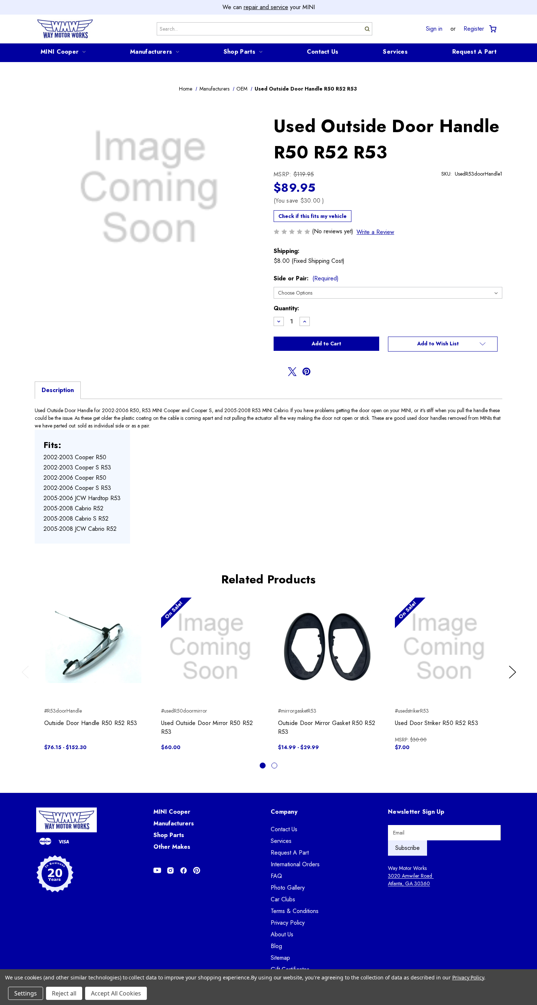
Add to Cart (210, 653)
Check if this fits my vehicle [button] (312, 216)
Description (58, 390)
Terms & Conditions (295, 911)
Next (513, 679)
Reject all (64, 993)
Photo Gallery (288, 887)
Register (474, 29)
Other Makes (171, 847)
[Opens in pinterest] (306, 371)
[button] (443, 344)
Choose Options (93, 653)
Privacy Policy (288, 922)
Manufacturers (151, 51)
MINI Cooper (60, 51)
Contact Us (323, 51)
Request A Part (474, 51)
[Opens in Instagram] (170, 870)
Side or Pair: (306, 278)
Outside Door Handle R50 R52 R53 (90, 723)
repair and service (266, 7)
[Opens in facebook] (278, 371)
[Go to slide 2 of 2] (274, 765)
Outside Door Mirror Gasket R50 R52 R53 (327, 727)
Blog (276, 946)
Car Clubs (283, 899)
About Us (282, 934)
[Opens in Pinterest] (197, 870)
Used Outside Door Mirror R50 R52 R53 (207, 727)
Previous (27, 679)
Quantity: (286, 308)
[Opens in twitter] (292, 371)
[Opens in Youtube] (157, 870)
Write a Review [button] (375, 232)
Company (284, 812)
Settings (25, 993)
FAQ (276, 876)
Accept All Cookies (116, 993)
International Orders (295, 864)
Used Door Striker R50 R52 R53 (436, 723)
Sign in (434, 29)
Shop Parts (239, 51)
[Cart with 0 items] (492, 29)
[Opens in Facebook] (183, 870)
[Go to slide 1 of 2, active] (263, 765)
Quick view (93, 640)
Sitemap (280, 958)
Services (395, 51)
